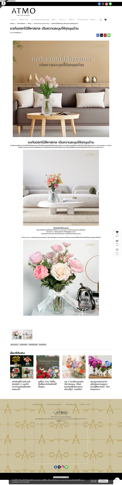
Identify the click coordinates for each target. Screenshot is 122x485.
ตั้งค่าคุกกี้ (93, 481)
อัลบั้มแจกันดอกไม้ (71, 404)
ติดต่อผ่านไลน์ (24, 19)
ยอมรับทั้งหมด (103, 481)
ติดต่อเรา (72, 19)
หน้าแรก (14, 19)
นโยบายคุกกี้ (26, 482)
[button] (101, 19)
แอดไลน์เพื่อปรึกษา (37, 404)
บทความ (62, 19)
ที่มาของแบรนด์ (82, 19)
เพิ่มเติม (93, 19)
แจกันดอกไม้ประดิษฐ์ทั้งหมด (54, 404)
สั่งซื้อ (54, 19)
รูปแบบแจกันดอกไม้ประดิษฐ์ (40, 19)
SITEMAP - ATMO (85, 404)
